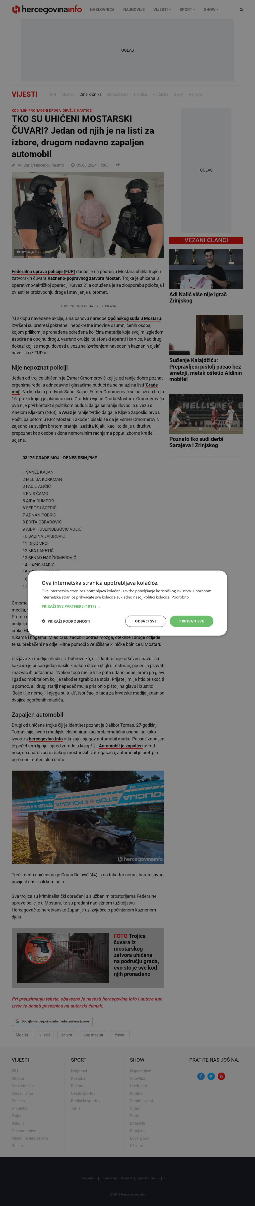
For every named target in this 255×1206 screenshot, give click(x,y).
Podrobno (180, 597)
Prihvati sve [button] (191, 621)
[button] (127, 606)
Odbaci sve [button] (146, 621)
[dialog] (127, 603)
